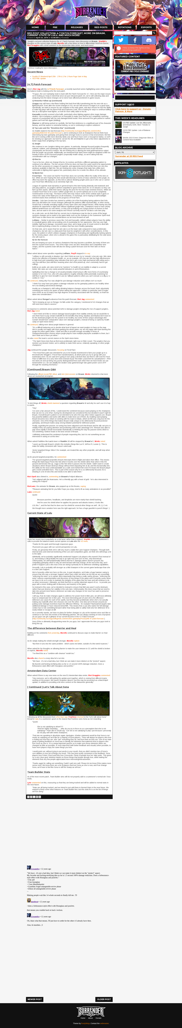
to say (87, 253)
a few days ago (62, 717)
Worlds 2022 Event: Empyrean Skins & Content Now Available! (138, 139)
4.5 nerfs (84, 541)
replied (76, 641)
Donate (98, 1018)
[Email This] (28, 797)
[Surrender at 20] (91, 12)
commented (89, 299)
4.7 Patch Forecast (55, 89)
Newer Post (35, 999)
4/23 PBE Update (39, 78)
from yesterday (53, 633)
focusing (61, 350)
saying (83, 486)
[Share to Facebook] (37, 797)
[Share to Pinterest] (40, 797)
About (90, 1018)
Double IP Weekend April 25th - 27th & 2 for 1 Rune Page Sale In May (59, 76)
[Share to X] (34, 797)
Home (83, 1018)
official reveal (43, 374)
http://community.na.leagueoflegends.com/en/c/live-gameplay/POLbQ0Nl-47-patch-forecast (68, 619)
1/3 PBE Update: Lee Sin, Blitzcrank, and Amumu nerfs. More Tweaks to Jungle (137, 125)
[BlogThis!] (31, 797)
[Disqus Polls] (69, 831)
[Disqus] (69, 896)
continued (34, 281)
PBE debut (53, 374)
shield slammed (53, 403)
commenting (54, 477)
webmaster (104, 1023)
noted (37, 311)
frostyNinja (85, 1023)
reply (37, 719)
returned (80, 717)
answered (95, 539)
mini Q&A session (68, 374)
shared (41, 658)
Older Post (104, 999)
